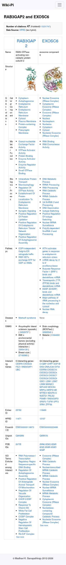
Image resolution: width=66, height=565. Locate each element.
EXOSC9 (53, 378)
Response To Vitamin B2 (25, 506)
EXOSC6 (50, 40)
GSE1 (42, 381)
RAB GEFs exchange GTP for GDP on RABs (27, 259)
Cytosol (22, 118)
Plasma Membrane (27, 121)
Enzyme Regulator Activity (27, 166)
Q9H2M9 (20, 435)
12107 (42, 418)
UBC (18, 369)
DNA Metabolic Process (49, 180)
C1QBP (43, 363)
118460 (43, 410)
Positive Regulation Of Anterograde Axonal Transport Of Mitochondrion (28, 483)
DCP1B (57, 363)
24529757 (24, 332)
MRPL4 (43, 389)
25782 (18, 410)
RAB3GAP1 (27, 366)
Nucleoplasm (48, 121)
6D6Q (48, 444)
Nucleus (46, 118)
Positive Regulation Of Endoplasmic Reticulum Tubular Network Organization (28, 228)
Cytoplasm (24, 98)
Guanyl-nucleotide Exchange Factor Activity (27, 144)
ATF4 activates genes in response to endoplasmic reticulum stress (50, 253)
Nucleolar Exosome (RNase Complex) (51, 134)
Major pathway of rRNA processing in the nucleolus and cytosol (51, 302)
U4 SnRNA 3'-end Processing (50, 203)
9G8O (53, 447)
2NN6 (42, 444)
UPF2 (56, 401)
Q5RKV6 (44, 435)
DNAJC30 (49, 366)
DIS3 (42, 366)
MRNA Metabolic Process (50, 495)
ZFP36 (49, 404)
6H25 (42, 447)
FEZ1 (18, 366)
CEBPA (19, 363)
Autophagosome (26, 100)
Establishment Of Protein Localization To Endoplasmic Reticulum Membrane (27, 200)
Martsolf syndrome (27, 317)
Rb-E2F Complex (26, 533)
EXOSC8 (44, 378)
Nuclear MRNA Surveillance (49, 224)
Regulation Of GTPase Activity (26, 189)
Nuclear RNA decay (48, 311)
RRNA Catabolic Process (50, 198)
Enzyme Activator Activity (27, 160)
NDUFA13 (52, 392)
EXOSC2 (44, 372)
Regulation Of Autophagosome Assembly (26, 473)
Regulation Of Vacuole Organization (25, 493)
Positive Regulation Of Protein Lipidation (28, 216)
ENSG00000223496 (49, 427)
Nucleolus (47, 124)
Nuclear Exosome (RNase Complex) (50, 99)
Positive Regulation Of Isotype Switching (51, 216)
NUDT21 (43, 395)
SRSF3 (43, 401)
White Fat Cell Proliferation (25, 512)
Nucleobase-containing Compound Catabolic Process (50, 512)
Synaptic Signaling (27, 210)
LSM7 (54, 381)
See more (20, 537)
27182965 (23, 355)
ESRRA (43, 369)
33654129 (23, 349)
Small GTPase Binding (25, 172)
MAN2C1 (50, 384)
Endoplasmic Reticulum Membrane (25, 112)
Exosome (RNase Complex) (50, 114)
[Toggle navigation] (59, 5)
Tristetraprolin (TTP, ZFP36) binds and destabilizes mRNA (51, 283)
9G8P (42, 449)
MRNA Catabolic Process (50, 477)
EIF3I (57, 366)
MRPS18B (52, 389)
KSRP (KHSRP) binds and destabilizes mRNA (51, 291)
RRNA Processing (50, 184)
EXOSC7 (53, 375)
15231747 (45, 26)
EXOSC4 (53, 372)
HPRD (22, 29)
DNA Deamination (50, 207)
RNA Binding (48, 141)
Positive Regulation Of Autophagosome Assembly (28, 239)
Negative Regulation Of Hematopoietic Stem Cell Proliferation (25, 525)
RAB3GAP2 (26, 43)
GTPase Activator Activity (27, 151)
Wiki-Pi (8, 5)
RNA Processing (50, 187)
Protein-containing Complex (27, 126)
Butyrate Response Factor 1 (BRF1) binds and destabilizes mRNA (51, 273)
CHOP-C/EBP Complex (25, 500)
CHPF (50, 363)
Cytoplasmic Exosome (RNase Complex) (50, 106)
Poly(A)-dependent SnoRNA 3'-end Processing (51, 231)
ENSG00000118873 (25, 427)
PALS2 (51, 395)
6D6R (53, 444)
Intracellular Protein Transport (28, 180)
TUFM (50, 401)
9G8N (47, 447)
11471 (18, 418)
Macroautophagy (26, 184)
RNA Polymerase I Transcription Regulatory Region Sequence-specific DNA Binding (27, 461)
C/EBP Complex (26, 516)
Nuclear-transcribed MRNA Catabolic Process (51, 470)
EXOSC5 (44, 375)
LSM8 (42, 384)
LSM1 (48, 381)
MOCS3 (51, 386)
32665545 (46, 332)
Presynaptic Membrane (24, 131)
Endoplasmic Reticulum (25, 105)
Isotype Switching (50, 210)
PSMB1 (43, 398)
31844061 (55, 334)
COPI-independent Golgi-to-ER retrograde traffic (27, 251)
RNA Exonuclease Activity (50, 146)
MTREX (43, 392)
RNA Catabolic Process (49, 192)
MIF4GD (43, 386)
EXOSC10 (52, 369)
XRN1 (42, 404)
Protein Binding (26, 155)
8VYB (18, 444)
